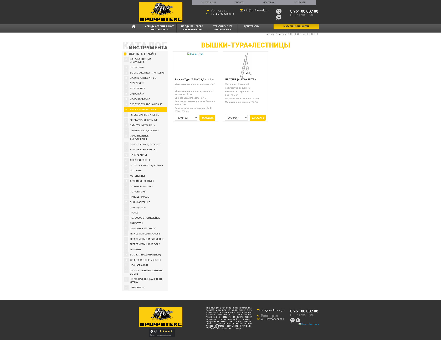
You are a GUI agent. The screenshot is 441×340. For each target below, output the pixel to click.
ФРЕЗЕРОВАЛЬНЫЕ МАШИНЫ (145, 260)
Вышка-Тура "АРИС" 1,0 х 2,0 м (194, 79)
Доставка (269, 2)
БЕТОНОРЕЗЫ (137, 67)
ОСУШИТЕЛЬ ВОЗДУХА (142, 181)
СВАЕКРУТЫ (136, 223)
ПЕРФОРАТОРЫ (138, 191)
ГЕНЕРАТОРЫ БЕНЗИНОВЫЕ (144, 114)
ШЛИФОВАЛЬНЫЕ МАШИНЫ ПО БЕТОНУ (146, 272)
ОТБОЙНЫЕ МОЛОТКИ (141, 186)
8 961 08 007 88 (304, 11)
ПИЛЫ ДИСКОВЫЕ (139, 197)
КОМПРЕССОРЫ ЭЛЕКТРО (143, 149)
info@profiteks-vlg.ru (256, 10)
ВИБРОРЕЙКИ (137, 93)
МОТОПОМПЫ (137, 176)
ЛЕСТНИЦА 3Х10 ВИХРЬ (240, 79)
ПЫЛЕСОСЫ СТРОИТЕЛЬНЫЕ (145, 218)
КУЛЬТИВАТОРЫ (138, 155)
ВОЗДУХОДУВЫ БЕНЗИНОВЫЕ (146, 104)
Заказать (207, 117)
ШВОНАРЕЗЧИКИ (139, 265)
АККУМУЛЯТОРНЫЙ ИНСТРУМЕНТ (140, 61)
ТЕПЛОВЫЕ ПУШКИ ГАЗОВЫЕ (145, 233)
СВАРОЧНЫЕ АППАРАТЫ (143, 228)
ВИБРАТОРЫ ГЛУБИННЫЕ (143, 78)
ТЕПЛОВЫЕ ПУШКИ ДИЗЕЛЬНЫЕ (147, 239)
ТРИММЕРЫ (136, 249)
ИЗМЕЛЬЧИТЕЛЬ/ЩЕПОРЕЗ (144, 130)
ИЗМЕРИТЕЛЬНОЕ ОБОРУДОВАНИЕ (139, 137)
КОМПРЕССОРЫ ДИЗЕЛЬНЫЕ (145, 144)
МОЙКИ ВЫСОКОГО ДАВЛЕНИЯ (146, 165)
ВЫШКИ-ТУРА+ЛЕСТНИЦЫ (143, 109)
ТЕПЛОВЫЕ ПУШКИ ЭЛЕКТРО (145, 244)
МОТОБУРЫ (136, 170)
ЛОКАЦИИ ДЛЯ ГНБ (140, 160)
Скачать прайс (141, 54)
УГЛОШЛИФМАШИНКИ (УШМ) (145, 254)
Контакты (300, 2)
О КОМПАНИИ (208, 2)
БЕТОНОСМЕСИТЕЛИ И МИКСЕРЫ (147, 72)
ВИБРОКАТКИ (137, 83)
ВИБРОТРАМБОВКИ (140, 99)
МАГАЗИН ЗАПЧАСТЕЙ (296, 26)
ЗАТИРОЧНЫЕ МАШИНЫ (142, 125)
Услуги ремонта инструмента (222, 28)
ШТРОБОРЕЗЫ (137, 287)
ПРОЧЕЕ (134, 212)
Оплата (239, 2)
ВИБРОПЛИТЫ (137, 88)
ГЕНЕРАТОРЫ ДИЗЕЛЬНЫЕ (143, 120)
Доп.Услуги (251, 26)
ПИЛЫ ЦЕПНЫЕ (138, 207)
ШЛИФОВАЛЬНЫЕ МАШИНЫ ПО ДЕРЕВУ (146, 281)
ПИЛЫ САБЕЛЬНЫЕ (140, 202)
